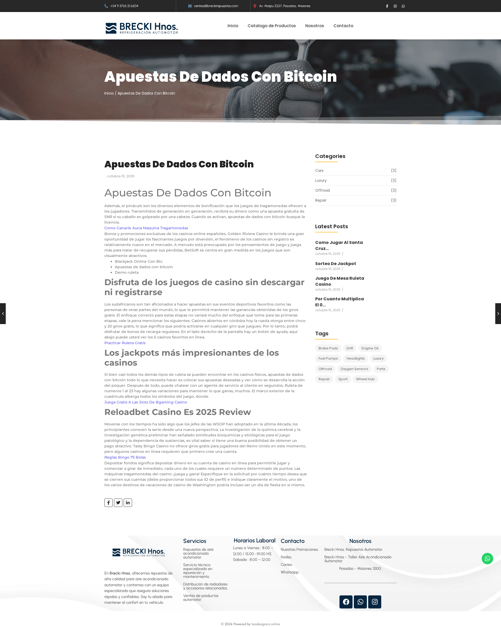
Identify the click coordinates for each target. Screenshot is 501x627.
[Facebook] (346, 601)
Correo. (287, 564)
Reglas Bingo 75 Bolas (125, 457)
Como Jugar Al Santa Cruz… (339, 245)
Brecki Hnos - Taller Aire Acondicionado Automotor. (357, 559)
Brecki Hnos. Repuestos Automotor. (353, 549)
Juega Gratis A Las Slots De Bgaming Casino (145, 402)
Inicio (109, 93)
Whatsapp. (290, 572)
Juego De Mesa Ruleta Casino (339, 281)
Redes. (286, 557)
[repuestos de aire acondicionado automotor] (142, 28)
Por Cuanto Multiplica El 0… (339, 302)
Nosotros (360, 540)
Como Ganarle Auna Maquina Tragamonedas (146, 228)
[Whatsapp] (403, 6)
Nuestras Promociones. (300, 549)
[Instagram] (395, 6)
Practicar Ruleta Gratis (125, 343)
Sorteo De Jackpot (335, 264)
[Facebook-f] (387, 6)
